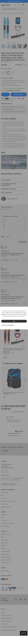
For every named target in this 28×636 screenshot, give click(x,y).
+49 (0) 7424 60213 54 (14, 479)
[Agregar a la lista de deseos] (25, 43)
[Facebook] (20, 599)
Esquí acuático (4, 540)
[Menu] (25, 5)
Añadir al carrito (18, 94)
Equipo (2, 517)
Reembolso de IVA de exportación (8, 501)
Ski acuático (7, 13)
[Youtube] (25, 599)
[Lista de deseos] (19, 5)
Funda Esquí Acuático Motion (9, 83)
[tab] (23, 242)
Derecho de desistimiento (6, 618)
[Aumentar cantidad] (8, 94)
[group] (14, 207)
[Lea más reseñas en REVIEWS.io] (19, 431)
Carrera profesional (5, 526)
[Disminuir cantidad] (3, 94)
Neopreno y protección (6, 557)
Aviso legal (3, 612)
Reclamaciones (4, 504)
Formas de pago (4, 492)
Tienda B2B (5, 450)
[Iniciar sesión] (15, 5)
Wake (2, 537)
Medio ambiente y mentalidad (7, 523)
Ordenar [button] (3, 236)
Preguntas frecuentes (5, 507)
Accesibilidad (4, 624)
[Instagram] (16, 599)
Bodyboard (3, 548)
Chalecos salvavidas (5, 551)
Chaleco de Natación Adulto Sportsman (11, 85)
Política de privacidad (5, 621)
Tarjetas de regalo (5, 570)
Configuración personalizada (8, 325)
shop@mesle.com (5, 475)
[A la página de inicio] (5, 5)
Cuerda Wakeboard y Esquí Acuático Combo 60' (13, 80)
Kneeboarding (4, 542)
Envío (2, 495)
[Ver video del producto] (14, 162)
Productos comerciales (6, 562)
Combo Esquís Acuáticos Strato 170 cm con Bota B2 (14, 82)
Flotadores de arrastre (6, 534)
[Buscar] (19, 5)
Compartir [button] (16, 260)
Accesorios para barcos (6, 560)
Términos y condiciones (6, 615)
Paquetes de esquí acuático (18, 13)
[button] (3, 421)
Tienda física (4, 520)
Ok (14, 321)
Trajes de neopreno (5, 554)
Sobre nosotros (4, 514)
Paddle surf (3, 545)
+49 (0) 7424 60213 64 (19, 478)
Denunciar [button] (12, 260)
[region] (14, 421)
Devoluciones (4, 498)
